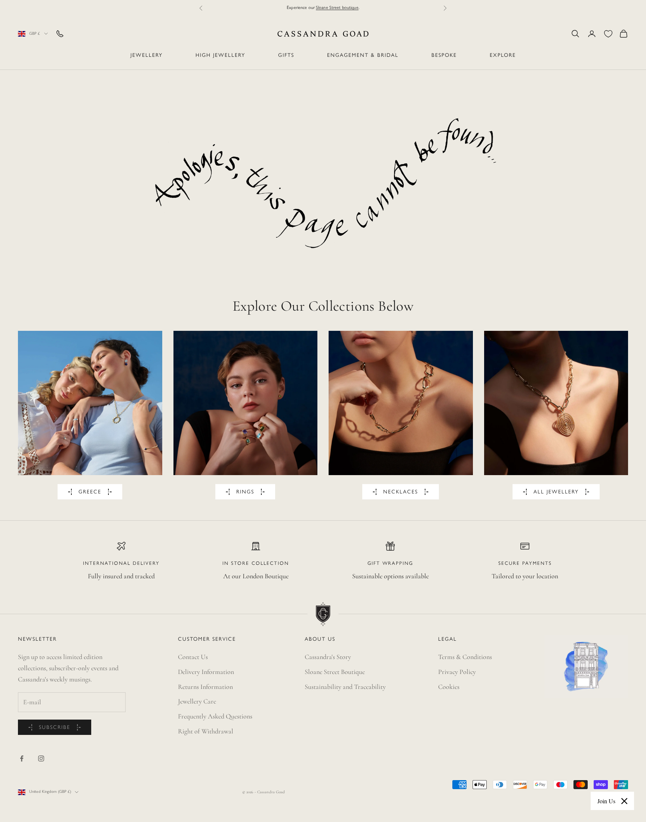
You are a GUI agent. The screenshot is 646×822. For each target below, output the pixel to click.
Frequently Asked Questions (215, 716)
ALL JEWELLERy (556, 492)
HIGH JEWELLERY (220, 55)
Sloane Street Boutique (335, 672)
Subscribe (54, 727)
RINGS (245, 492)
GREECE (90, 492)
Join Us (606, 801)
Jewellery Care (197, 701)
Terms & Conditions (465, 657)
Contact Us (193, 657)
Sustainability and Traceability (345, 687)
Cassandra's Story (328, 657)
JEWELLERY (146, 55)
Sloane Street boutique (337, 8)
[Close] (624, 801)
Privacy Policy (457, 672)
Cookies (448, 687)
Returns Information (205, 687)
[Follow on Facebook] (21, 758)
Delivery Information (206, 672)
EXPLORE (503, 55)
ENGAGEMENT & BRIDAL (363, 55)
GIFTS (286, 55)
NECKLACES (400, 492)
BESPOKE (444, 55)
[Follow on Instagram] (41, 758)
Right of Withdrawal (205, 731)
